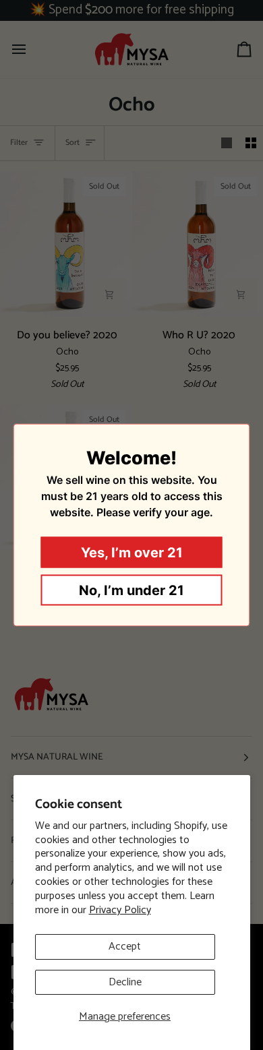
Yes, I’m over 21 (132, 553)
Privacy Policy (120, 910)
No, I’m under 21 (131, 590)
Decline (125, 982)
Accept (125, 946)
